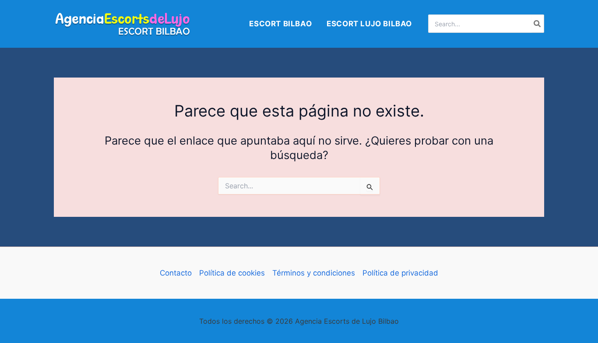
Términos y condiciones (313, 273)
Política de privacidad (400, 273)
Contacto (176, 273)
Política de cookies (232, 273)
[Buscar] (537, 23)
